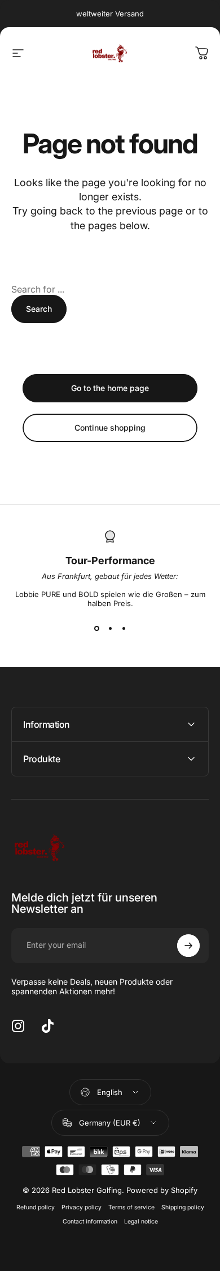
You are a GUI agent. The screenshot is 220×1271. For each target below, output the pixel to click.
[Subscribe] (188, 945)
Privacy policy (81, 1207)
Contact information (90, 1221)
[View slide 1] (96, 628)
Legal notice (141, 1221)
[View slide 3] (123, 628)
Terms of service (131, 1207)
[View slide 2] (110, 628)
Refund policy (35, 1207)
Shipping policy (182, 1207)
